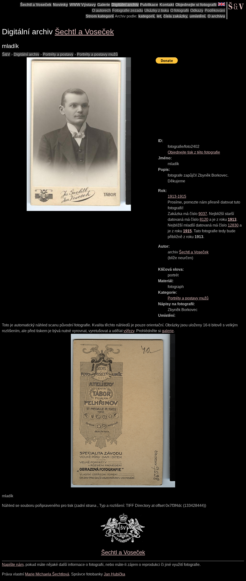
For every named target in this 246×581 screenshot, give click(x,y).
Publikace (149, 5)
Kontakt (167, 5)
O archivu (216, 16)
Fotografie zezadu (127, 10)
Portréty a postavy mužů (97, 54)
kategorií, (146, 16)
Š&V (6, 54)
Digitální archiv (125, 5)
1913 (232, 219)
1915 (187, 231)
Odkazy (196, 10)
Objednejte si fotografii (195, 5)
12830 (233, 225)
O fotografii (179, 10)
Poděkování (215, 10)
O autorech (101, 10)
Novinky (60, 5)
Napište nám (13, 565)
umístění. (198, 16)
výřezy (128, 331)
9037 (202, 214)
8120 (204, 219)
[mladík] (79, 134)
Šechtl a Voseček (35, 5)
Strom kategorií (100, 16)
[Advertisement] (201, 98)
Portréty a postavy (58, 54)
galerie (168, 331)
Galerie (103, 5)
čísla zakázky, (175, 16)
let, (159, 16)
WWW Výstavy (82, 5)
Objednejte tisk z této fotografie (194, 152)
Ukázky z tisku (156, 10)
